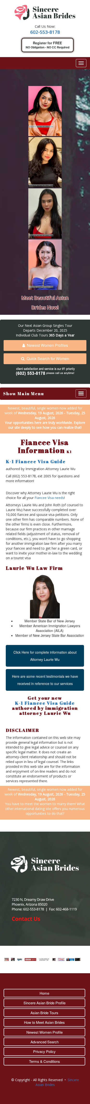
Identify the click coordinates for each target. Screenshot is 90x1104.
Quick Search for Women (48, 358)
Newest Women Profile (44, 1032)
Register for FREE (47, 44)
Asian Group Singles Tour (52, 325)
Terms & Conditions (44, 1061)
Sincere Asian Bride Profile (45, 1002)
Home (44, 993)
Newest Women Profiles (47, 345)
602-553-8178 (45, 32)
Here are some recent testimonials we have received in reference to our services (45, 680)
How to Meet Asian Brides (44, 1022)
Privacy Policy (44, 1051)
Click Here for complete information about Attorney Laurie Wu (45, 656)
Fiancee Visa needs (49, 497)
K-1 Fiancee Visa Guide (36, 461)
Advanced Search (44, 1041)
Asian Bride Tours (44, 1012)
